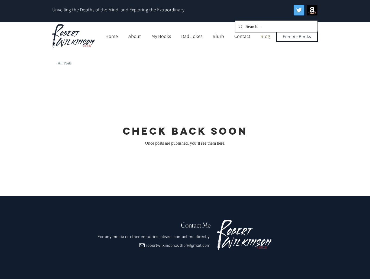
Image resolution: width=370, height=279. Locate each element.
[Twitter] (299, 10)
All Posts (65, 63)
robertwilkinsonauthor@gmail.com (178, 245)
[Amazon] (312, 10)
